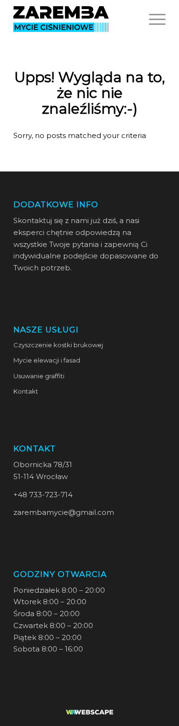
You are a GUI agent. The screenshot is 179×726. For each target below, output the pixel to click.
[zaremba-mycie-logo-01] (74, 19)
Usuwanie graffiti (38, 376)
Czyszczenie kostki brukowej (58, 345)
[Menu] (152, 19)
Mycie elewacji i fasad (46, 360)
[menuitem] (152, 19)
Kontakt (25, 391)
